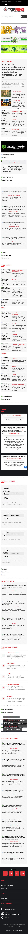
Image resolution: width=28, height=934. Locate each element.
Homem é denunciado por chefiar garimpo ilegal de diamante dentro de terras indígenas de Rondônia (19, 95)
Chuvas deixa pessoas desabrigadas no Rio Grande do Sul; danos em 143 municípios (19, 338)
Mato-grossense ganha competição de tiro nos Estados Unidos (18, 275)
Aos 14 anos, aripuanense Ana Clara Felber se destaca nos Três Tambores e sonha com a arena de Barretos (16, 689)
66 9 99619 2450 (10, 909)
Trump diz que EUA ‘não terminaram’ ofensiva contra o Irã (18, 369)
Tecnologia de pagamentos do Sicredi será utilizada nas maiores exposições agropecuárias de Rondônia (19, 328)
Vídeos (4, 891)
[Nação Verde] (14, 146)
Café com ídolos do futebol (14, 420)
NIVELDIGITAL (19, 930)
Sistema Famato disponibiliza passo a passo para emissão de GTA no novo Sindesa (12, 199)
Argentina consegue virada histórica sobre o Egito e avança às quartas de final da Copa (19, 388)
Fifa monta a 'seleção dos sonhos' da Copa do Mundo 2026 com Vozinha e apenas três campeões (19, 379)
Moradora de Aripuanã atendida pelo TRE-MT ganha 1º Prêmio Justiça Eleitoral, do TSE (14, 464)
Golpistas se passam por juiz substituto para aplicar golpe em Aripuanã (15, 677)
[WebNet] (3, 252)
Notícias (4, 888)
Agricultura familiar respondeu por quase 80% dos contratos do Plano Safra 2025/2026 (19, 348)
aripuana (4, 898)
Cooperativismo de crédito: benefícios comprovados (11, 523)
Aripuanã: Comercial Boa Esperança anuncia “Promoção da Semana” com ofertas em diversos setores (12, 752)
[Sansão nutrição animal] (7, 154)
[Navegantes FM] (5, 572)
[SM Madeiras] (5, 258)
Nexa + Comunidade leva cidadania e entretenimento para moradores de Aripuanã (12, 639)
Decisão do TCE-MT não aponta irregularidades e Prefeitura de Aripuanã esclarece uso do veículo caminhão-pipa (18, 105)
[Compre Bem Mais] (6, 255)
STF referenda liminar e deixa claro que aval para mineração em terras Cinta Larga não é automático (19, 318)
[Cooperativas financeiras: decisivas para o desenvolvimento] (6, 553)
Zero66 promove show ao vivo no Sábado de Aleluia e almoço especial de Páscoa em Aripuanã (14, 594)
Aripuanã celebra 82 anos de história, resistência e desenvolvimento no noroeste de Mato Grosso (13, 611)
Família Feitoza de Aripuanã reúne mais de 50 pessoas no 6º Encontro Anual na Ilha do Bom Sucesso (16, 700)
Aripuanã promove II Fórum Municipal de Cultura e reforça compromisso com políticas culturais (13, 627)
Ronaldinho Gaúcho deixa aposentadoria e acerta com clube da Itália (19, 361)
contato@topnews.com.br (13, 914)
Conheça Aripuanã (7, 885)
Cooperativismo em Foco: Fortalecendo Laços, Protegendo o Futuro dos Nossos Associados (12, 504)
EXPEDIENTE (4, 2)
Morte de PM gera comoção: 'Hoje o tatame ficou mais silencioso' (18, 302)
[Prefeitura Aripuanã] (14, 29)
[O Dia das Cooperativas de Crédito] (6, 534)
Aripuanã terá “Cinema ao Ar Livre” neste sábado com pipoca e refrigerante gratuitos (19, 133)
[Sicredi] (14, 39)
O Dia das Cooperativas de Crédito (11, 540)
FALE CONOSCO (19, 2)
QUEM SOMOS (11, 2)
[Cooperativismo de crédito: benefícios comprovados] (6, 515)
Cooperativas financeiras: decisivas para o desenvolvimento (12, 561)
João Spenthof (15, 515)
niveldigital (5, 901)
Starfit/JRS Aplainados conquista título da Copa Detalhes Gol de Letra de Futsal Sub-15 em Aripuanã (19, 124)
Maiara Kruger (15, 493)
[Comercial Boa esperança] (14, 49)
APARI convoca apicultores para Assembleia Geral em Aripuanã (19, 115)
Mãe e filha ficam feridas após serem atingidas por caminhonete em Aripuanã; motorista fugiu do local (16, 656)
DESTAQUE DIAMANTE (12, 729)
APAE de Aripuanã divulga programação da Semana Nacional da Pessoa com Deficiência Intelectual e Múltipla (13, 783)
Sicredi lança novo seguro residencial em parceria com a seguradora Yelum (19, 283)
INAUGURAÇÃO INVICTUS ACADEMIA (13, 725)
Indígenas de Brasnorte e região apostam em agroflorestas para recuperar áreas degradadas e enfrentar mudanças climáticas (18, 293)
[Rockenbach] (4, 157)
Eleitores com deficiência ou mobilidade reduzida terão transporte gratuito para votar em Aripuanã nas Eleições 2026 (13, 845)
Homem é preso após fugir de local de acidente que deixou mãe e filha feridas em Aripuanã (16, 667)
